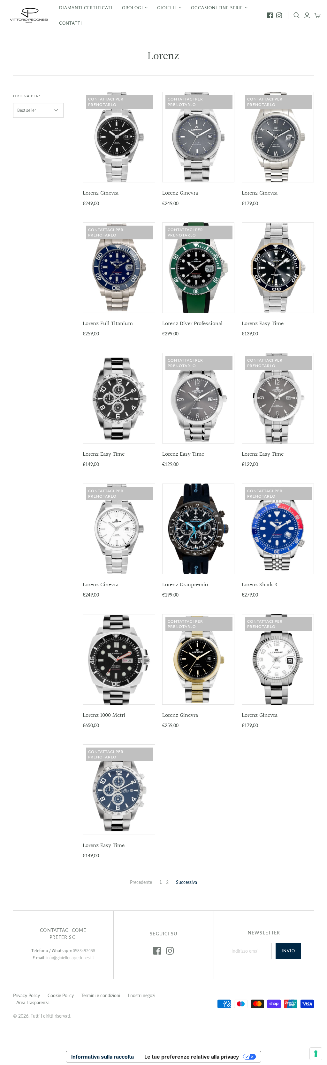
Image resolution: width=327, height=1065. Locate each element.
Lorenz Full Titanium (108, 323)
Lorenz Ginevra (100, 193)
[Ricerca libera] (296, 15)
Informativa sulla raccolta (102, 1056)
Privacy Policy (26, 995)
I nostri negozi (141, 995)
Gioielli (167, 7)
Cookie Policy (61, 995)
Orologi (132, 7)
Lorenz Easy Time (263, 323)
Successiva (186, 882)
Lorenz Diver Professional (192, 323)
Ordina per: (27, 95)
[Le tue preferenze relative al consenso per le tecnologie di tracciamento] (316, 1054)
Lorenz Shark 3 (259, 584)
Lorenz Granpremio (185, 584)
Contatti (70, 23)
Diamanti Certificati (85, 7)
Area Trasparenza (32, 1002)
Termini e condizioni (100, 995)
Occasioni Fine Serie (217, 7)
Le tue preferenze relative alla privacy (191, 1056)
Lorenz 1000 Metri (104, 715)
